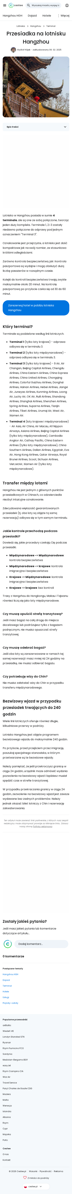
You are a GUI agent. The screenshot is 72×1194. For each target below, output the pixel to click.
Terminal (50, 26)
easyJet (7, 1065)
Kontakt (6, 1160)
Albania (7, 1117)
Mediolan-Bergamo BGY (15, 1059)
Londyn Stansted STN (13, 1036)
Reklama (58, 1171)
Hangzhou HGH (12, 16)
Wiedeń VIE (8, 1031)
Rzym (5, 1122)
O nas (6, 1154)
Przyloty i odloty (10, 1003)
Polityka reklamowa (42, 826)
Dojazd (32, 16)
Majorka (7, 1134)
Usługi (6, 997)
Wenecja (7, 1105)
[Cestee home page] (16, 5)
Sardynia (7, 1054)
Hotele (46, 16)
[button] (4, 5)
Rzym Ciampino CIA (13, 1071)
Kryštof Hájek (23, 49)
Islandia (7, 1111)
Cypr (5, 1128)
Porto (5, 1140)
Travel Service (10, 1082)
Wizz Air (6, 1077)
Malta (6, 1099)
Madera (7, 1094)
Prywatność (46, 1171)
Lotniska (21, 26)
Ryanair (7, 1042)
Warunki (33, 1171)
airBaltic (7, 1025)
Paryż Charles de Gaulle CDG (17, 1088)
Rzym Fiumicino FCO (13, 1048)
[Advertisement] (36, 171)
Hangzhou (35, 26)
